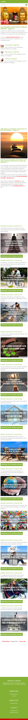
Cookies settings (14, 719)
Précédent (7, 641)
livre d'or (14, 696)
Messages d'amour (12, 52)
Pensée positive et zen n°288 (11, 606)
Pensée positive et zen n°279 (11, 295)
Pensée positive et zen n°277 (11, 226)
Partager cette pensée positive (11, 256)
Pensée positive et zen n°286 (11, 540)
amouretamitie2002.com (20, 684)
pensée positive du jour (13, 37)
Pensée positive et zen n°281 (11, 364)
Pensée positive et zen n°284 (11, 469)
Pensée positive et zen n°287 (11, 573)
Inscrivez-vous (14, 703)
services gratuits (14, 694)
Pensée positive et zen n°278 (11, 260)
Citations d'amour (12, 45)
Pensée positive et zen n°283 (11, 434)
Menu (4, 1)
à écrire (17, 181)
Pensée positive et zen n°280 (11, 332)
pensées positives (18, 186)
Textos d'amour (11, 59)
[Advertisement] (14, 80)
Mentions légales (14, 712)
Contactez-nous (14, 710)
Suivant (21, 641)
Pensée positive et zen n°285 (11, 503)
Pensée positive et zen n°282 (11, 399)
